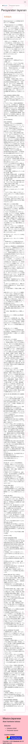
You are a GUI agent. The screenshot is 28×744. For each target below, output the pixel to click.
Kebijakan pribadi (11, 728)
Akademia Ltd (17, 741)
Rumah (5, 5)
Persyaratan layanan (12, 730)
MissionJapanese (12, 718)
